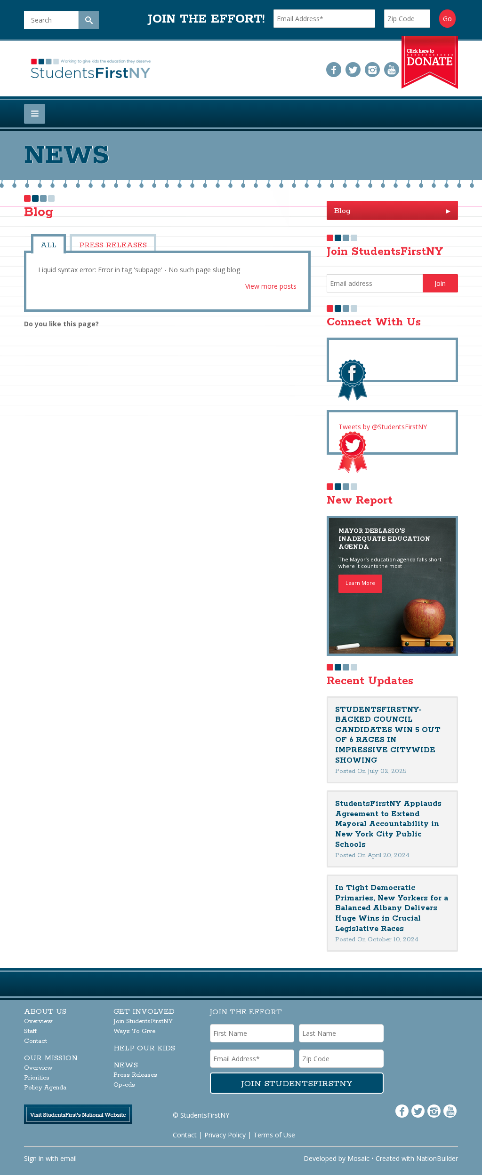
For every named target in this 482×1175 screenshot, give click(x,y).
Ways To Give (134, 1031)
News (125, 1065)
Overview (38, 1021)
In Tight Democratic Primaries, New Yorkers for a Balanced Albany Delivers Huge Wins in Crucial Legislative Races (391, 908)
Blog (392, 211)
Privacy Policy (225, 1134)
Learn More (360, 582)
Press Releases (113, 245)
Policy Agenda (45, 1088)
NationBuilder (437, 1158)
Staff (30, 1031)
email (68, 1158)
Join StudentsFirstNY (143, 1021)
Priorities (36, 1078)
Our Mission (51, 1058)
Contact (35, 1041)
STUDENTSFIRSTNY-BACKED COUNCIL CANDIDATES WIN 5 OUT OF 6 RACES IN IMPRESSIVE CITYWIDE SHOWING (388, 735)
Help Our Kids (144, 1048)
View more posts (271, 286)
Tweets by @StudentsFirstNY (382, 426)
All (48, 245)
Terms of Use (274, 1134)
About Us (45, 1012)
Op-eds (124, 1085)
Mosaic (358, 1158)
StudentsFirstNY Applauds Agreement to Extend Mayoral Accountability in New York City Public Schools (388, 824)
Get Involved (144, 1012)
